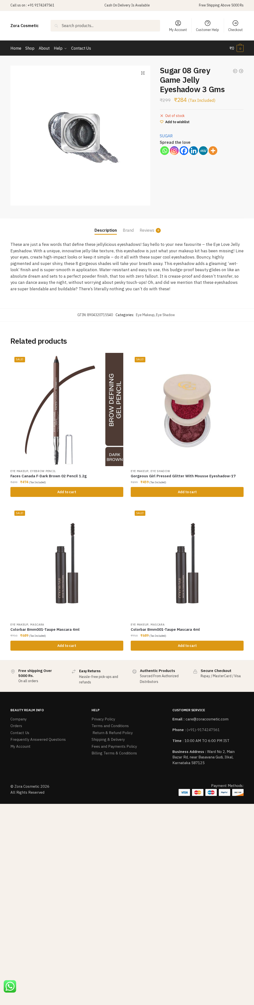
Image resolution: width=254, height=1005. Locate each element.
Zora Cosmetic (24, 25)
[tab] (106, 226)
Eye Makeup (145, 315)
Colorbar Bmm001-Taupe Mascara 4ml (45, 629)
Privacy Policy (103, 719)
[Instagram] (174, 150)
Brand (128, 230)
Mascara (37, 624)
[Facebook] (184, 150)
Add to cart (66, 492)
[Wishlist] (116, 360)
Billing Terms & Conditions (114, 753)
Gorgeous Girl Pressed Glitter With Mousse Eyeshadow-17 (183, 476)
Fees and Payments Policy (114, 746)
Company (18, 719)
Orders (16, 725)
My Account (178, 30)
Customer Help (207, 30)
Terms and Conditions (110, 725)
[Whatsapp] (164, 150)
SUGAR (166, 135)
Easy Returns (89, 671)
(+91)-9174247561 (203, 729)
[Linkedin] (193, 150)
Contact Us (19, 732)
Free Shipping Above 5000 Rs (221, 5)
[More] (213, 150)
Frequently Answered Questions (38, 739)
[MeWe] (203, 150)
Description (106, 230)
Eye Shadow (165, 315)
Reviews (147, 230)
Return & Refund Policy (112, 732)
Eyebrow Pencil (43, 471)
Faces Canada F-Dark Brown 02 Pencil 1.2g (48, 476)
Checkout (235, 30)
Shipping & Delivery (108, 739)
